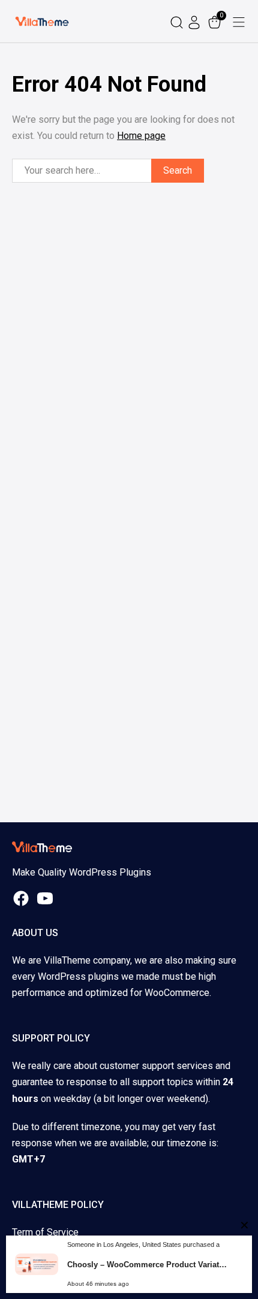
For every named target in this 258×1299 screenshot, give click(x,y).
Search (177, 170)
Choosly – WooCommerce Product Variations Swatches (147, 1264)
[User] (196, 21)
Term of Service (45, 1232)
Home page (141, 135)
